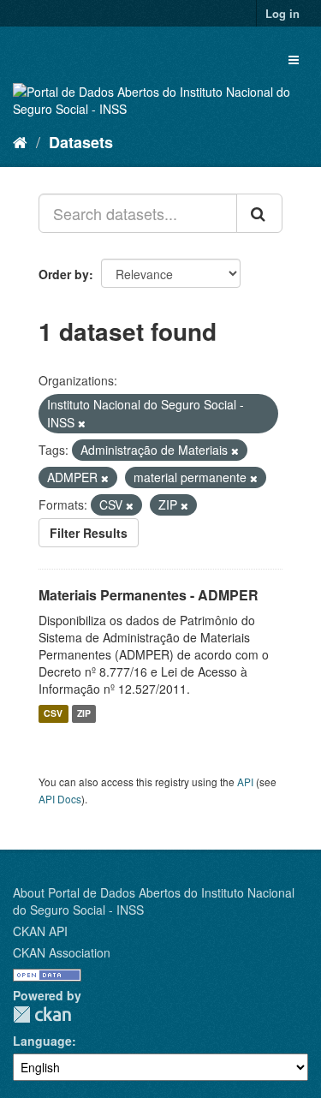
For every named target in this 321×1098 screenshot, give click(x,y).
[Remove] (82, 423)
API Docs (60, 798)
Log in (282, 13)
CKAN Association (61, 952)
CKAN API (40, 931)
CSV (53, 713)
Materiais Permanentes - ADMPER (149, 595)
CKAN (42, 1014)
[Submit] (259, 213)
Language (42, 1040)
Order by (64, 274)
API (245, 781)
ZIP (84, 713)
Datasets (81, 142)
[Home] (20, 141)
